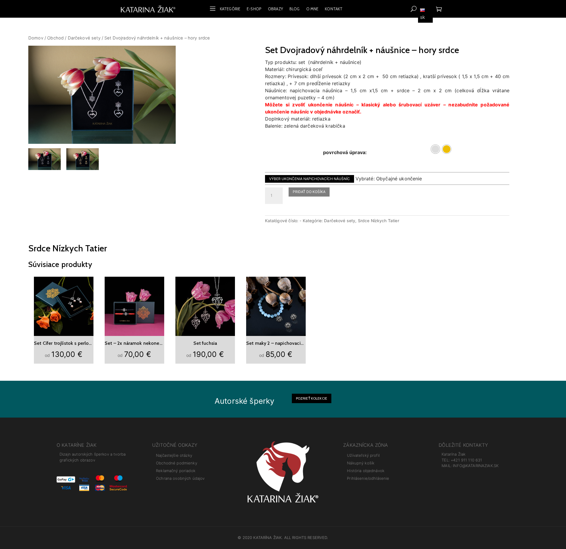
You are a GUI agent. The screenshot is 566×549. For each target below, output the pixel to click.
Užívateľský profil (363, 455)
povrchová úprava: (345, 152)
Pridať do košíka (309, 191)
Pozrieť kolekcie (311, 398)
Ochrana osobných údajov (180, 478)
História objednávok (365, 470)
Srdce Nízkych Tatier (378, 220)
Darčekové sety (84, 38)
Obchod (55, 38)
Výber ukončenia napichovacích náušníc (309, 179)
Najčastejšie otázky (174, 455)
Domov (35, 38)
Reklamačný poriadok (175, 470)
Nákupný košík (360, 463)
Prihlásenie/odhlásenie (368, 478)
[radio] (435, 149)
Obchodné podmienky (176, 463)
